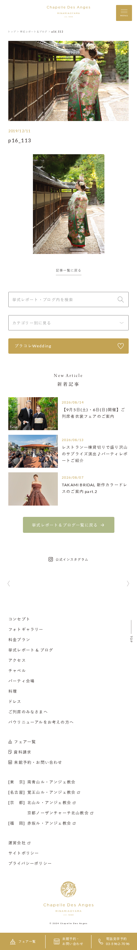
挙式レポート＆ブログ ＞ (35, 31)
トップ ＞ (13, 31)
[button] (9, 584)
